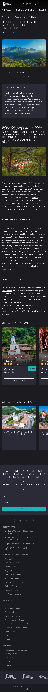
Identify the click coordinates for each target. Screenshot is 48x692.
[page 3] (25, 390)
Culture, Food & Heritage (18, 17)
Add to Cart (19, 380)
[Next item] (45, 346)
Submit (24, 509)
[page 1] (21, 390)
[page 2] (23, 390)
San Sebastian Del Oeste (13, 237)
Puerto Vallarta (14, 192)
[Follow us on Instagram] (14, 520)
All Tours (6, 10)
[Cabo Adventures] (10, 677)
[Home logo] (7, 4)
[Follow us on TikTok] (27, 520)
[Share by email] (29, 77)
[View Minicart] (39, 3)
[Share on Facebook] (18, 77)
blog (4, 17)
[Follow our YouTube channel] (33, 520)
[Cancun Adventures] (27, 677)
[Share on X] (24, 77)
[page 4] (27, 390)
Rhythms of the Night (26, 10)
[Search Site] (34, 3)
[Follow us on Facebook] (20, 520)
